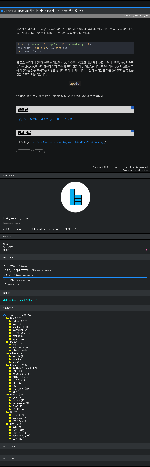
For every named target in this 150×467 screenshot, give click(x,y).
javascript (20, 330)
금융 (17, 386)
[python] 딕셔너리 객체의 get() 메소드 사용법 (45, 119)
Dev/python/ (10, 11)
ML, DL (19, 371)
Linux (18, 415)
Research (18, 365)
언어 (17, 391)
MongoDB (20, 347)
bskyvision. (143, 170)
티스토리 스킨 (21, 435)
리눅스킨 (16, 265)
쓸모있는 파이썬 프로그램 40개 (27, 270)
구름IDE (18, 409)
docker (18, 400)
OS (14, 412)
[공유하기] (25, 152)
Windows (20, 418)
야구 (17, 383)
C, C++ (18, 339)
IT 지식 (18, 380)
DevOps (17, 394)
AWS (17, 406)
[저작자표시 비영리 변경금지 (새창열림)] (49, 152)
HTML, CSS (21, 333)
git (16, 397)
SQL (17, 344)
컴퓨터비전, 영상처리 (25, 368)
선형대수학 (20, 374)
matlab (19, 336)
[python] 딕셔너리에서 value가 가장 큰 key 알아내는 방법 (51, 10)
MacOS (19, 421)
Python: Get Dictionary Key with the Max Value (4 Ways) (69, 142)
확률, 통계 (20, 377)
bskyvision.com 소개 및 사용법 (22, 300)
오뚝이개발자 (17, 280)
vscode (18, 356)
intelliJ (17, 359)
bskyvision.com (119, 167)
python (19, 321)
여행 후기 (19, 432)
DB (14, 341)
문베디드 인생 (19, 275)
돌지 (11, 284)
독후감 (18, 430)
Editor (16, 353)
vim (16, 362)
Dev (15, 318)
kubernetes (20, 403)
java (17, 324)
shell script (20, 327)
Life (15, 424)
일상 (17, 427)
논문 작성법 (21, 388)
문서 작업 (19, 438)
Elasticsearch (21, 350)
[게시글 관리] (29, 152)
